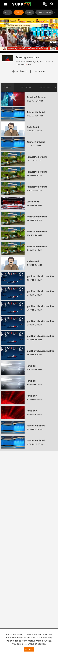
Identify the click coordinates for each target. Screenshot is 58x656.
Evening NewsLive (27, 57)
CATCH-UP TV (44, 12)
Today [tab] (7, 87)
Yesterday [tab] (25, 87)
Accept (29, 649)
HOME (7, 12)
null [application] (12, 50)
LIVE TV (18, 12)
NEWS (29, 12)
